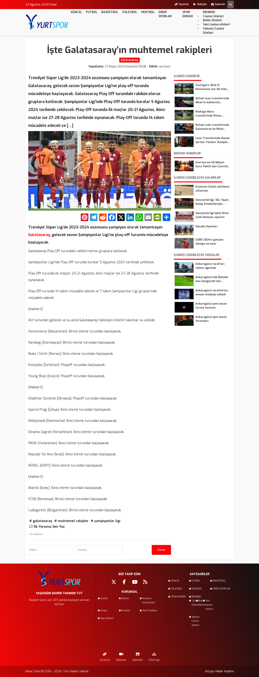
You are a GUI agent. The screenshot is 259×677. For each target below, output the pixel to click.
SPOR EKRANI (187, 14)
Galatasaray (39, 234)
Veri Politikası (149, 610)
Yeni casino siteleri (216, 24)
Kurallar (125, 610)
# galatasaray (40, 521)
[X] (121, 217)
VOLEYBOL (129, 12)
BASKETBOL (109, 12)
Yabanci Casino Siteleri (213, 31)
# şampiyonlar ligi (105, 521)
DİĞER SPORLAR (165, 14)
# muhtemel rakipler (71, 521)
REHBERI (209, 12)
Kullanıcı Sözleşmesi (148, 600)
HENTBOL (148, 12)
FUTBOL (91, 12)
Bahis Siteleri (212, 20)
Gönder (161, 549)
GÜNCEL (76, 12)
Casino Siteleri (213, 16)
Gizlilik (104, 598)
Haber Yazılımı (224, 671)
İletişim (125, 598)
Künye (103, 610)
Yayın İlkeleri (107, 618)
